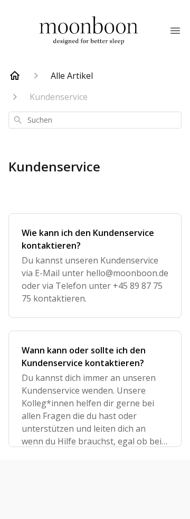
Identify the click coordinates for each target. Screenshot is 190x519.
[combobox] (95, 120)
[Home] (14, 75)
